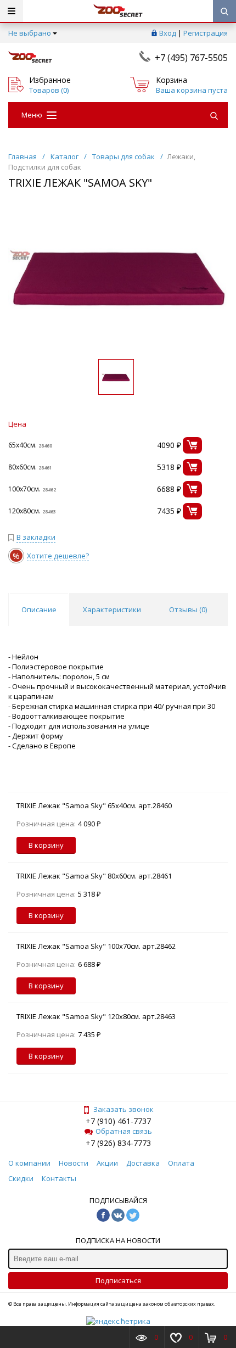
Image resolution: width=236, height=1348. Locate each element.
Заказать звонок (123, 1109)
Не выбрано (29, 33)
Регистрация (205, 33)
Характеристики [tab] (112, 609)
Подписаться (118, 1280)
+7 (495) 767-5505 (191, 58)
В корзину (46, 845)
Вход (167, 33)
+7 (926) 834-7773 (118, 1143)
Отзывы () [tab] (188, 609)
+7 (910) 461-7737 (118, 1121)
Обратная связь (123, 1131)
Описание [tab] (39, 609)
